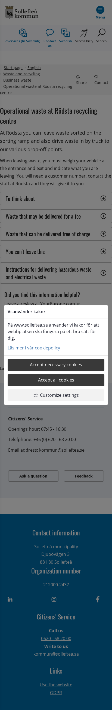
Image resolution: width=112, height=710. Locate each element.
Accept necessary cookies (56, 365)
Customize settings (59, 395)
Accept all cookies (56, 380)
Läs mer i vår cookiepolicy (34, 348)
